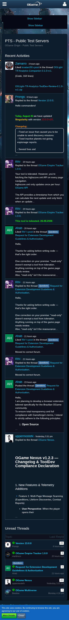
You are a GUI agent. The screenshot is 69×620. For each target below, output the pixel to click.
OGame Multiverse (26, 590)
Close (21, 615)
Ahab (18, 228)
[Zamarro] (9, 76)
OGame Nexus (46, 439)
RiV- (18, 161)
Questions (17, 563)
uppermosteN (24, 436)
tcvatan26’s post (30, 67)
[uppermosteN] (9, 476)
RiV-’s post (27, 231)
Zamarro (21, 63)
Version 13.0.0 (45, 100)
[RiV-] (9, 181)
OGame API (21, 187)
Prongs (20, 96)
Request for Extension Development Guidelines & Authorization (38, 289)
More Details (9, 615)
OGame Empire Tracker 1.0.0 (32, 553)
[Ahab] (9, 251)
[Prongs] (9, 125)
